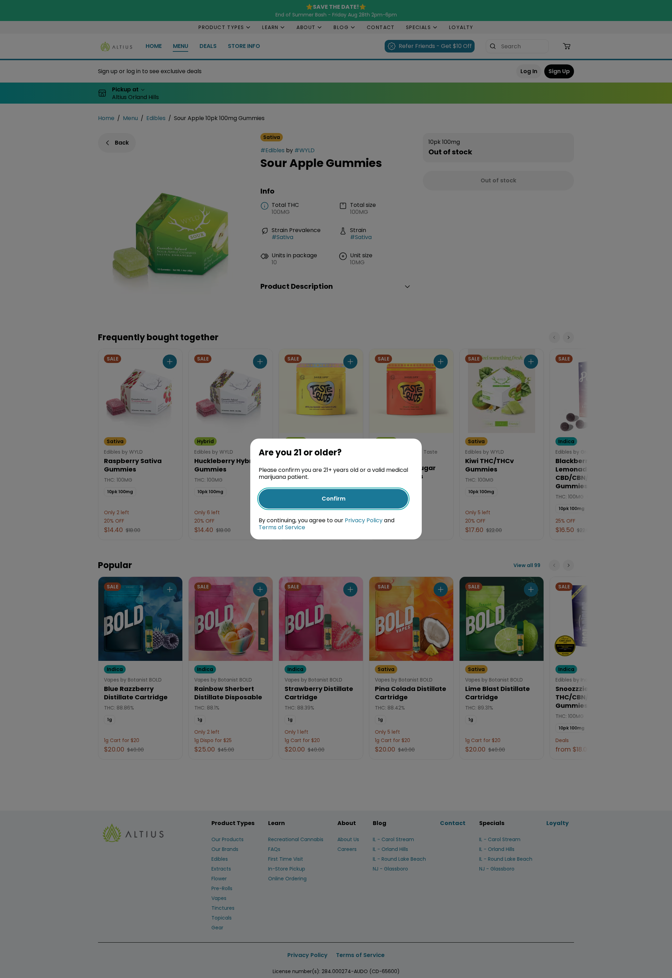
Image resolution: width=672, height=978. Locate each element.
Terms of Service (282, 527)
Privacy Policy (364, 520)
